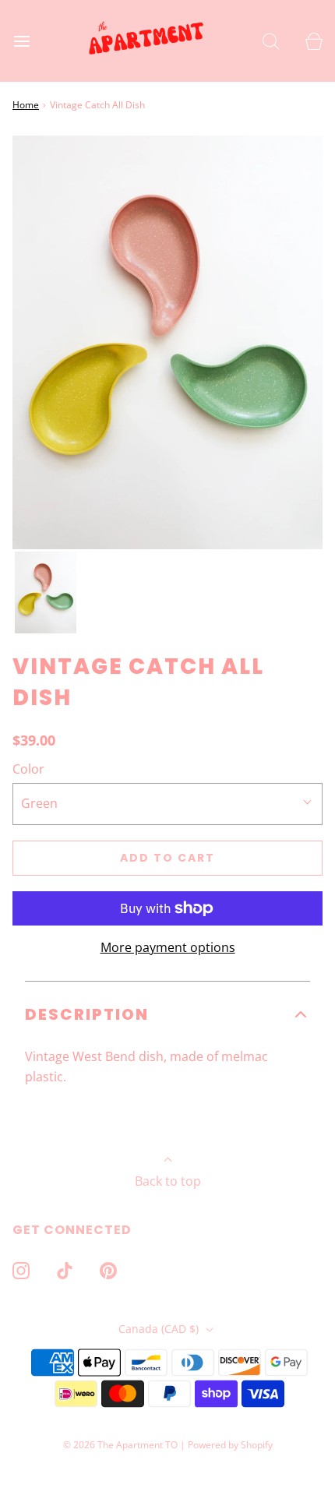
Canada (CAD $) (160, 1328)
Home (25, 104)
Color (28, 768)
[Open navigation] (21, 40)
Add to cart (167, 858)
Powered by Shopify (230, 1444)
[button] (45, 592)
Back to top (168, 1181)
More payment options (167, 947)
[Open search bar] (270, 40)
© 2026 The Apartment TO (120, 1444)
